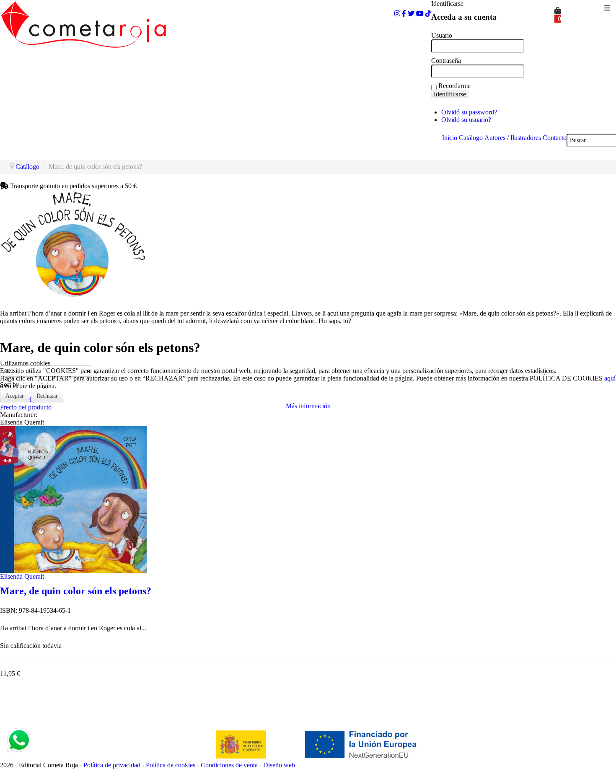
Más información (308, 405)
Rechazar (47, 396)
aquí (610, 378)
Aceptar (14, 396)
